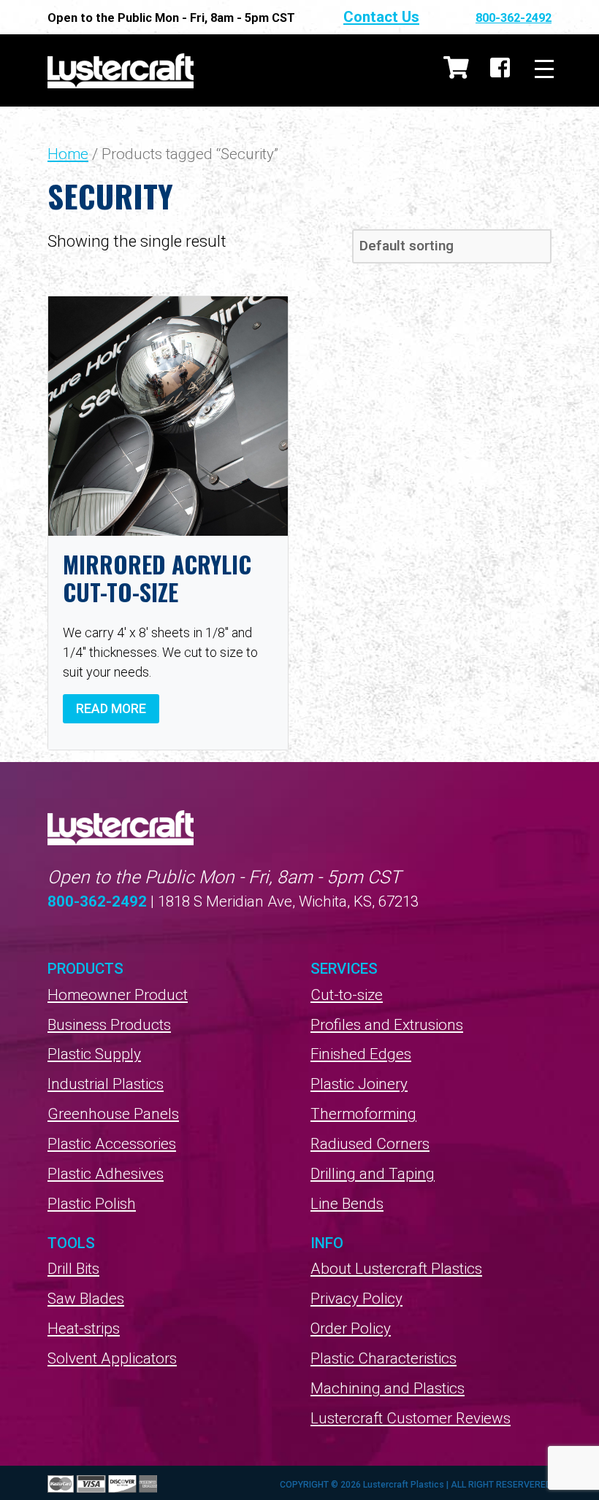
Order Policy (350, 1328)
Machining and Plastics (387, 1388)
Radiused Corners (370, 1144)
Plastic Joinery (359, 1084)
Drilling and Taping (372, 1173)
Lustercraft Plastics (120, 70)
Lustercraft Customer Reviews (410, 1418)
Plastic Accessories (111, 1144)
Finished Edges (360, 1054)
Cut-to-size (346, 995)
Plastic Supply (94, 1054)
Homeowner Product (117, 995)
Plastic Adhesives (105, 1173)
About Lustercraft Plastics (396, 1268)
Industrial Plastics (105, 1084)
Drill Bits (73, 1268)
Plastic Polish (91, 1203)
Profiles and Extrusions (386, 1025)
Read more (111, 708)
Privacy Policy (356, 1298)
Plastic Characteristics (383, 1358)
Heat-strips (83, 1328)
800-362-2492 (514, 18)
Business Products (109, 1025)
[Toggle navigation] (544, 70)
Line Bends (347, 1203)
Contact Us (381, 17)
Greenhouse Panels (113, 1114)
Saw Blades (85, 1298)
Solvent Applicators (112, 1358)
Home (67, 154)
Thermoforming (363, 1114)
